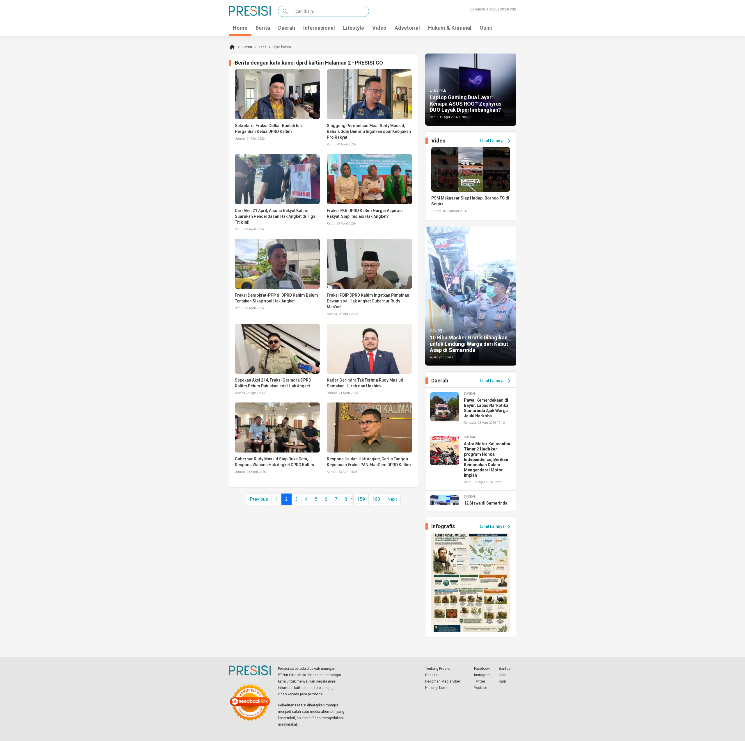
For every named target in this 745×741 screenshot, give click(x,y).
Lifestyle (353, 28)
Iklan (502, 675)
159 (361, 499)
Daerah (286, 28)
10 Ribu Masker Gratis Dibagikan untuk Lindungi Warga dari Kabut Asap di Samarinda (469, 343)
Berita (263, 28)
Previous (259, 499)
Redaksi (431, 675)
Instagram (482, 675)
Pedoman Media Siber (442, 681)
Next (392, 499)
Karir (502, 681)
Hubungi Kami (436, 688)
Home (240, 28)
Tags (263, 47)
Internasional (319, 28)
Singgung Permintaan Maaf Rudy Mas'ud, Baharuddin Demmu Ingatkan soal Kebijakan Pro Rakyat (369, 131)
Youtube (480, 688)
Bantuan (505, 669)
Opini (486, 28)
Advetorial (407, 28)
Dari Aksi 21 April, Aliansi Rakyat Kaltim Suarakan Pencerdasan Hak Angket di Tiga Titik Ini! (275, 216)
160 (376, 499)
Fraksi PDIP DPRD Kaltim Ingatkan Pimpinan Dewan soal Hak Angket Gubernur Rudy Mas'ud (368, 301)
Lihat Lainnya (496, 141)
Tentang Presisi (437, 669)
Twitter (479, 681)
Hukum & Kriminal (449, 28)
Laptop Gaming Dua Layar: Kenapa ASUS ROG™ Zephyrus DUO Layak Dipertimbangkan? (465, 103)
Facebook (481, 669)
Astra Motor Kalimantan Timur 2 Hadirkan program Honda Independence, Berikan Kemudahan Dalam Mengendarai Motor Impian (487, 459)
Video (379, 28)
